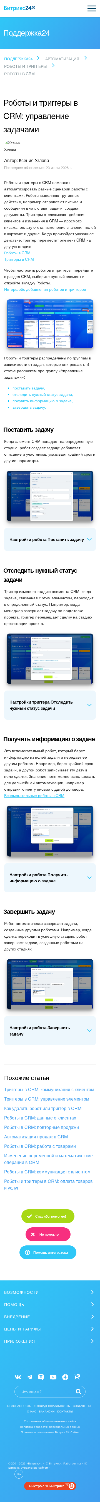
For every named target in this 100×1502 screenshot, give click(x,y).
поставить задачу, (28, 388)
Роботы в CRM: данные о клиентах (40, 1117)
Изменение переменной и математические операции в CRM (48, 1158)
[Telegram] (29, 1376)
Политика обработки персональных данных (50, 1427)
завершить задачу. (29, 407)
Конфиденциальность (52, 1406)
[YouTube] (53, 1376)
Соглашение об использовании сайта (50, 1421)
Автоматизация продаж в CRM (36, 1136)
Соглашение (83, 1406)
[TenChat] (41, 1376)
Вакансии (46, 1411)
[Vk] (17, 1376)
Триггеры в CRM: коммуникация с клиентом (49, 1089)
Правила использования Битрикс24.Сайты (50, 1432)
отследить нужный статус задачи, (42, 394)
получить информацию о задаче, (42, 400)
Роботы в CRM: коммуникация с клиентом (47, 1171)
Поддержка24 (18, 58)
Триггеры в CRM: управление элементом (46, 1099)
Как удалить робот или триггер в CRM (42, 1108)
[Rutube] (77, 1376)
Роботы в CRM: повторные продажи (41, 1127)
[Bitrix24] (19, 8)
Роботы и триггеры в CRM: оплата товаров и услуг (48, 1184)
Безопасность (19, 1406)
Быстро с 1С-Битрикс (46, 1485)
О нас (31, 1411)
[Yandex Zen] (65, 1376)
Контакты (65, 1411)
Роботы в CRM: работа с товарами (40, 1146)
